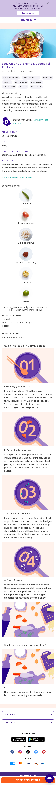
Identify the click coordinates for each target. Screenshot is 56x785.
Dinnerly (28, 20)
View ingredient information (17, 177)
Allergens (7, 160)
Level (5, 141)
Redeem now (28, 13)
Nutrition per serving (15, 151)
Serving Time (9, 132)
